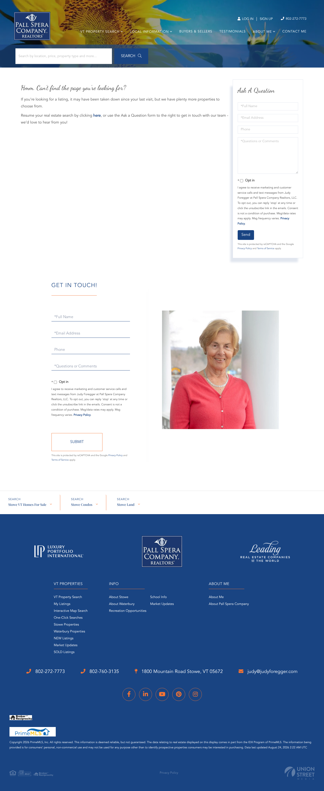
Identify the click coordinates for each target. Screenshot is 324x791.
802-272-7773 (295, 19)
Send (245, 235)
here (97, 116)
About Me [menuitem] (262, 32)
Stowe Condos (81, 504)
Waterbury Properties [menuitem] (69, 631)
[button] (131, 56)
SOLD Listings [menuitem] (64, 652)
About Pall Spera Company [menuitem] (229, 604)
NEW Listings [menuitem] (64, 638)
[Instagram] (195, 694)
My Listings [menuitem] (62, 604)
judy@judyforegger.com (272, 671)
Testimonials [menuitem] (232, 31)
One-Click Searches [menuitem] (68, 618)
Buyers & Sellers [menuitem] (195, 31)
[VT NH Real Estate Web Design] (300, 773)
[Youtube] (162, 694)
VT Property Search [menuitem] (100, 32)
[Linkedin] (145, 694)
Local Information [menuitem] (149, 32)
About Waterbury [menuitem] (122, 604)
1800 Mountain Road (181, 671)
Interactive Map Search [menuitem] (71, 611)
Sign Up (266, 19)
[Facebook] (128, 694)
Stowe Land (125, 504)
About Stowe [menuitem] (118, 597)
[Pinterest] (178, 694)
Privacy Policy (245, 248)
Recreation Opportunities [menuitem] (127, 611)
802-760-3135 (103, 671)
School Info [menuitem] (158, 597)
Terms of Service (265, 248)
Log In (247, 19)
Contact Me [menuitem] (294, 31)
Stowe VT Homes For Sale (27, 504)
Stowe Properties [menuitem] (66, 624)
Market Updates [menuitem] (66, 645)
